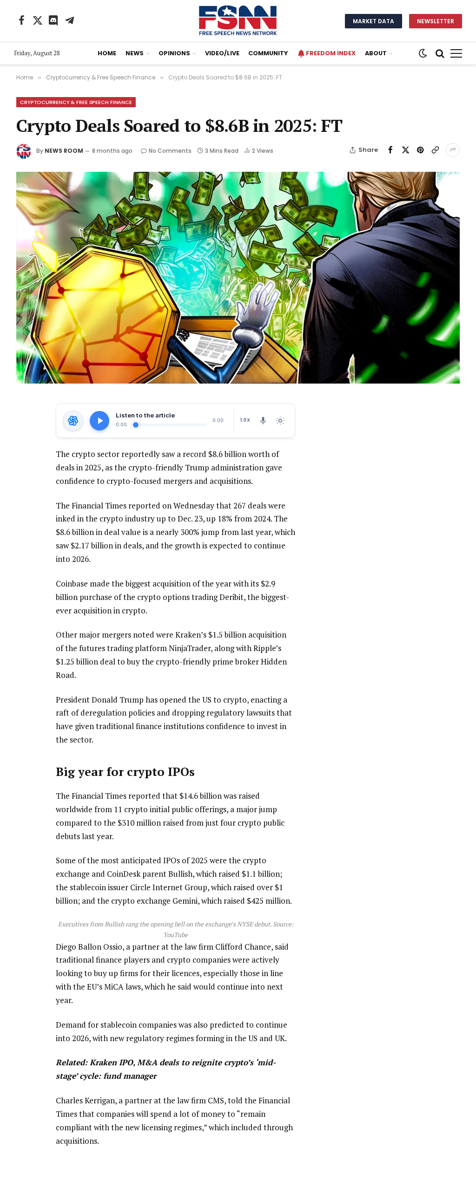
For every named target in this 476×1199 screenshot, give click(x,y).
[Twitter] (25, 455)
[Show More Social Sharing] (453, 150)
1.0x (245, 420)
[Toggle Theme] (280, 421)
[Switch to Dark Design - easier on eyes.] (423, 53)
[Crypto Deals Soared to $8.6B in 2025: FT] (238, 278)
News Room (64, 151)
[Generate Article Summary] (73, 421)
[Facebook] (25, 434)
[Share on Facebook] (390, 150)
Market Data (373, 21)
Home (107, 53)
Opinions (174, 53)
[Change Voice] (263, 421)
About (376, 53)
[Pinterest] (25, 476)
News (135, 53)
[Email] (25, 498)
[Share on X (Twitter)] (405, 150)
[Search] (440, 53)
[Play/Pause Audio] (99, 420)
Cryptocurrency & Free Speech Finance (76, 102)
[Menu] (456, 53)
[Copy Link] (435, 150)
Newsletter (435, 21)
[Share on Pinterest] (420, 150)
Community (268, 53)
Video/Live (222, 53)
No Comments (170, 151)
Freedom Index (331, 53)
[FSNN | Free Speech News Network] (238, 21)
